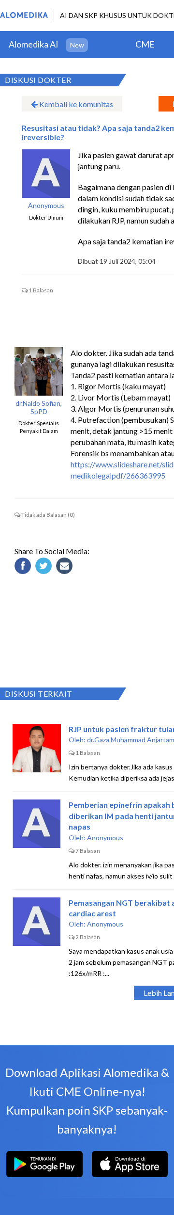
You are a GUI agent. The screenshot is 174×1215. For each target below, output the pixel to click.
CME (145, 44)
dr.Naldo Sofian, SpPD (38, 408)
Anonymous (46, 205)
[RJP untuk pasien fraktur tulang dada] (37, 748)
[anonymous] (46, 173)
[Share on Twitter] (45, 567)
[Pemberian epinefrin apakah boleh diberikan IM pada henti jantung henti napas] (37, 823)
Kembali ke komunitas (75, 104)
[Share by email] (65, 567)
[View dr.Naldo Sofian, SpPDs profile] (38, 371)
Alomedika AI (33, 44)
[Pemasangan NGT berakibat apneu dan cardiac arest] (37, 921)
